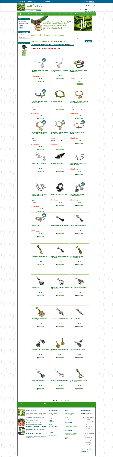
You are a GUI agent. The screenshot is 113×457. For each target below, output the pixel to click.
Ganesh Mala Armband (56, 101)
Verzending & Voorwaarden (70, 413)
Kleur (72, 76)
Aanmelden (91, 1)
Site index (51, 420)
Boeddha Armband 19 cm (57, 163)
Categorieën (22, 37)
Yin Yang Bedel (35, 287)
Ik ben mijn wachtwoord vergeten (71, 419)
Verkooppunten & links (53, 429)
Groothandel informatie (69, 425)
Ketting (72, 107)
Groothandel (42, 13)
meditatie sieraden (45, 41)
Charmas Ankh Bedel (75, 318)
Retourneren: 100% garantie (70, 414)
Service (54, 13)
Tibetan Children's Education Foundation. (34, 424)
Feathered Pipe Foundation (54, 433)
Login (65, 13)
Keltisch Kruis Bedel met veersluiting (59, 318)
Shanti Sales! (49, 1)
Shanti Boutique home (53, 418)
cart (94, 5)
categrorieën (34, 41)
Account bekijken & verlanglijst (71, 433)
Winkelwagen (23, 21)
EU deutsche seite (52, 424)
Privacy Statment (68, 416)
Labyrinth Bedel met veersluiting (78, 287)
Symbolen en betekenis (53, 416)
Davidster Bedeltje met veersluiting (59, 380)
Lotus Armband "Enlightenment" (39, 163)
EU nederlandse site (52, 422)
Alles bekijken (22, 34)
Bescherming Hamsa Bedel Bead (59, 194)
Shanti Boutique (85, 451)
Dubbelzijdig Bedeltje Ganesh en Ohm (40, 349)
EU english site (51, 421)
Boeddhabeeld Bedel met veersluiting (59, 225)
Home (21, 14)
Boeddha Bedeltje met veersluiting (78, 225)
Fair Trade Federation (53, 435)
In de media (51, 414)
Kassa (21, 27)
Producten (30, 13)
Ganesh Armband (36, 225)
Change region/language (89, 11)
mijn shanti (88, 5)
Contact (77, 13)
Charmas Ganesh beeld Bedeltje (77, 349)
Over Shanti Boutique (53, 413)
